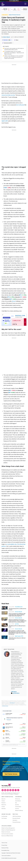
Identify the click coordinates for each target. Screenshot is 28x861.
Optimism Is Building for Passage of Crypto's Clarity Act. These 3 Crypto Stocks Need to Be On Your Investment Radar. (17, 621)
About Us (3, 798)
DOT (11, 299)
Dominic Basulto (18, 611)
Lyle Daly (17, 623)
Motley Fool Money (19, 810)
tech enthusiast (20, 105)
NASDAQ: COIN (20, 315)
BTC (20, 295)
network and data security (8, 95)
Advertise (4, 808)
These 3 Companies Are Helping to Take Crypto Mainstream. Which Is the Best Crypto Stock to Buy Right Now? (17, 614)
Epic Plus (17, 804)
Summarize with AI (8, 42)
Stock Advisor (18, 800)
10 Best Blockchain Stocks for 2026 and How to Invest (17, 638)
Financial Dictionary (16, 822)
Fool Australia (4, 816)
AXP (9, 392)
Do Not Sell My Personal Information (9, 858)
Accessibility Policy (5, 850)
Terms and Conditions (6, 855)
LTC (21, 297)
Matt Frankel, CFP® (19, 636)
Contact (3, 806)
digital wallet (5, 121)
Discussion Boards (16, 818)
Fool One (17, 808)
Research (3, 802)
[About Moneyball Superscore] (10, 320)
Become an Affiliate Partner (7, 835)
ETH (8, 297)
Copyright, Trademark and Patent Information (11, 853)
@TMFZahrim (16, 693)
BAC (10, 390)
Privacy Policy (4, 845)
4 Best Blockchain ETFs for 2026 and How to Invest (17, 609)
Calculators (15, 820)
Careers (3, 800)
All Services (17, 798)
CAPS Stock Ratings (17, 816)
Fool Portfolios (18, 806)
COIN (5, 187)
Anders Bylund (6, 37)
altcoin (13, 301)
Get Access (9, 719)
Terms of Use (4, 842)
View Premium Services (11, 774)
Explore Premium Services (14, 14)
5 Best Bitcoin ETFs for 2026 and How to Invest (17, 626)
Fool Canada (4, 818)
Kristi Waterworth (18, 606)
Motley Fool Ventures (6, 831)
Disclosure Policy (5, 847)
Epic (16, 802)
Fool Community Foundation (7, 833)
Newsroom (4, 804)
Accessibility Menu (14, 0)
